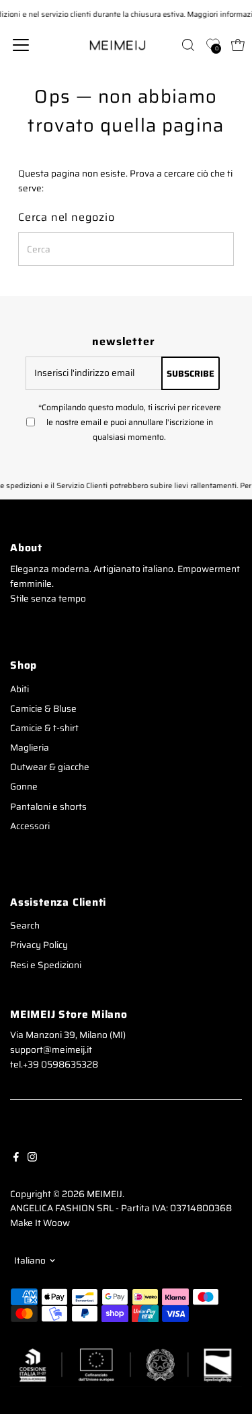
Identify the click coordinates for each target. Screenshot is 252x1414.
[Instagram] (32, 1157)
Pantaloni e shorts (48, 807)
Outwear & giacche (49, 767)
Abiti (19, 689)
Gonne (24, 787)
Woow (56, 1223)
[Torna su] (225, 1377)
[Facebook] (16, 1157)
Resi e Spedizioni (45, 965)
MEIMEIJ (104, 1194)
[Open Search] (188, 45)
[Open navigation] (31, 45)
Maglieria (29, 748)
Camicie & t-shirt (44, 728)
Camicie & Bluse (43, 709)
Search (25, 925)
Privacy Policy (39, 945)
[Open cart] (238, 45)
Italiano (30, 1261)
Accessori (30, 826)
